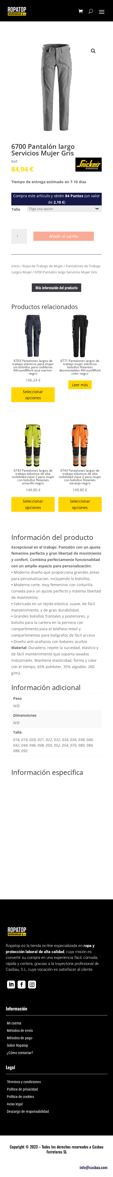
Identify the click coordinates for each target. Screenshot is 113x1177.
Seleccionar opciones (33, 395)
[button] (93, 51)
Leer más (80, 384)
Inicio (15, 266)
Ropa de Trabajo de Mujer (43, 266)
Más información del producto (56, 287)
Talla (16, 209)
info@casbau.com (93, 1167)
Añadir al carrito (63, 236)
